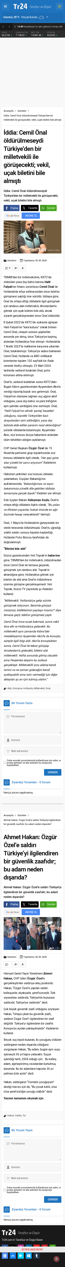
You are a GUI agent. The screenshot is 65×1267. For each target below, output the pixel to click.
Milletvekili (39, 688)
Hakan (10, 1115)
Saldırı (18, 1115)
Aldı (9, 688)
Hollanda (28, 688)
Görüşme (17, 688)
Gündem (22, 110)
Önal (48, 688)
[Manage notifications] (56, 1259)
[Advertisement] (32, 72)
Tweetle (32, 208)
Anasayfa (9, 110)
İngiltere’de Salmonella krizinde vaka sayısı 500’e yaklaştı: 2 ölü (40, 26)
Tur (24, 1115)
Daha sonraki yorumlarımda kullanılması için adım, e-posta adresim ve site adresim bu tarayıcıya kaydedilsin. (34, 762)
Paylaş (14, 208)
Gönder (51, 208)
